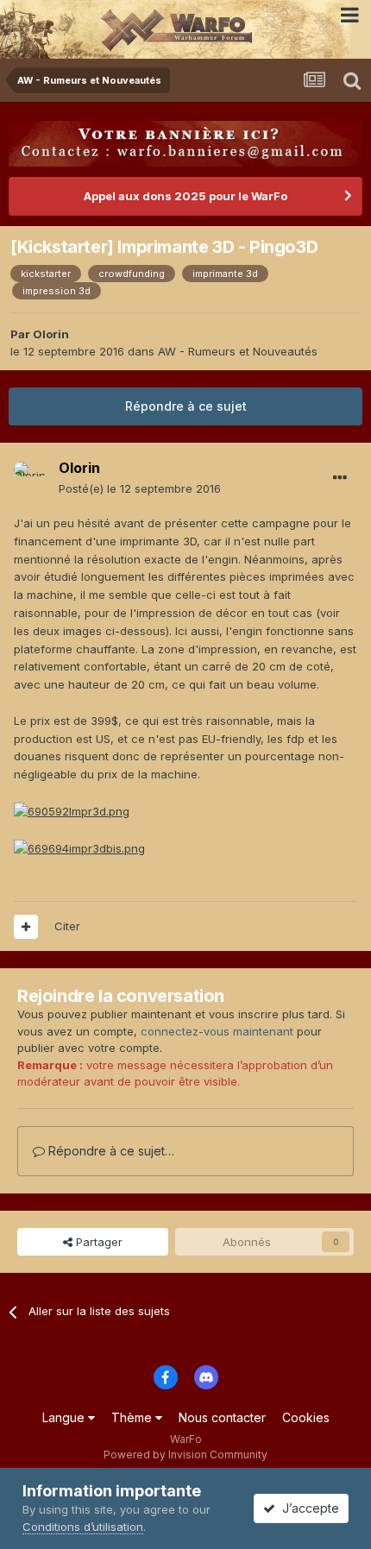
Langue (65, 1417)
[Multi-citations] (26, 927)
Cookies (306, 1417)
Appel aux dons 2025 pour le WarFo (185, 196)
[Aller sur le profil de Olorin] (31, 479)
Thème (133, 1417)
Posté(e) (140, 488)
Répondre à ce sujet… (109, 1150)
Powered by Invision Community (185, 1454)
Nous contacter (222, 1417)
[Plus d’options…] (340, 478)
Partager (97, 1242)
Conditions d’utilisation (82, 1526)
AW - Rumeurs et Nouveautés (238, 351)
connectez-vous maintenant (217, 1031)
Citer (67, 926)
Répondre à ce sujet (186, 406)
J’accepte (307, 1508)
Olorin (51, 334)
